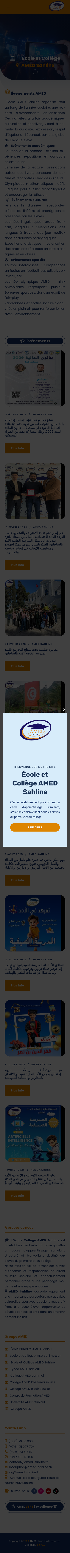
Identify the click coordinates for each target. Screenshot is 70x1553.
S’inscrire (35, 827)
